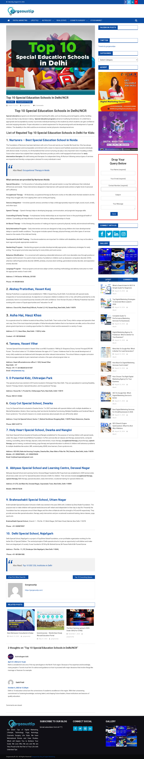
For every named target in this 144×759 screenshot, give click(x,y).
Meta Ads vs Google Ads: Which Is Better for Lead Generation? (123, 350)
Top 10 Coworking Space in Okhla (85, 577)
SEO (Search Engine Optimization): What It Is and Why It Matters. (122, 425)
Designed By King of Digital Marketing (43, 756)
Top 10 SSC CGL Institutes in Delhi (37, 565)
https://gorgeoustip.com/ (34, 590)
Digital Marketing (20, 20)
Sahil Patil (20, 682)
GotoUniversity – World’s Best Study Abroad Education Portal (49, 634)
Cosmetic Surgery (77, 20)
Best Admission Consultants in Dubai (20, 633)
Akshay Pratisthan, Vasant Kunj (30, 289)
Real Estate (61, 20)
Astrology (46, 20)
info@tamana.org (17, 371)
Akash (114, 294)
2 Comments (39, 105)
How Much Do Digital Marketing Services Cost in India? (123, 364)
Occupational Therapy (24, 102)
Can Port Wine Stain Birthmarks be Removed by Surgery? (18, 577)
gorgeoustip (26, 105)
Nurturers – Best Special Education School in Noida (43, 140)
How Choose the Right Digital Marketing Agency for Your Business (122, 379)
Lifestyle (34, 20)
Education (11, 102)
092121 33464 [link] (17, 396)
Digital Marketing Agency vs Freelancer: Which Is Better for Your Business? (123, 334)
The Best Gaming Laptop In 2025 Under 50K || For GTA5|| (78, 629)
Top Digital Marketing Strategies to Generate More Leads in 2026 (123, 301)
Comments (128, 279)
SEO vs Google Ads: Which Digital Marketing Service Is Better (122, 395)
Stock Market (96, 20)
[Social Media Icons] (102, 234)
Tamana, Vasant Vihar (23, 343)
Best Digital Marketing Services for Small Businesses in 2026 (123, 411)
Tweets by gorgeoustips (106, 46)
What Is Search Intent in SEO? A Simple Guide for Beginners (123, 287)
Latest (108, 279)
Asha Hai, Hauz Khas (25, 315)
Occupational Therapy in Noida (36, 170)
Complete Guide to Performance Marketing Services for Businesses (121, 318)
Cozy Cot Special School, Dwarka (31, 403)
